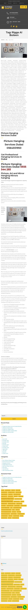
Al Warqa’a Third (4, 90)
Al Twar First (21, 86)
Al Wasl (9, 90)
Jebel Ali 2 (17, 102)
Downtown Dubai (13, 93)
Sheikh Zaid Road (8, 122)
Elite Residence (21, 97)
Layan (17, 110)
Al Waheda (19, 87)
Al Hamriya (20, 66)
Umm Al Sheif (24, 124)
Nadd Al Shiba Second (11, 116)
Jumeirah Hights (4, 107)
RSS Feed (4, 563)
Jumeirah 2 (11, 104)
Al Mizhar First (21, 70)
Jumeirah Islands (11, 107)
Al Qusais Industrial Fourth (7, 80)
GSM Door (22, 501)
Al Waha (14, 87)
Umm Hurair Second (13, 126)
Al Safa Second (9, 84)
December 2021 (5, 440)
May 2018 (4, 443)
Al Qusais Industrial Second (18, 80)
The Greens (16, 123)
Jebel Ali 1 (12, 102)
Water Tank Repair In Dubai (7, 470)
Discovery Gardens (5, 93)
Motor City (16, 112)
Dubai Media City (22, 96)
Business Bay (22, 92)
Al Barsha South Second (22, 63)
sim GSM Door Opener (21, 513)
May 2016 (4, 452)
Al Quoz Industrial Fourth (9, 76)
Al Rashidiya (9, 83)
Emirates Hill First (4, 99)
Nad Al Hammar (14, 114)
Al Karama (20, 67)
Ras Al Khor (8, 119)
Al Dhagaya (24, 64)
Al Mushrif (20, 72)
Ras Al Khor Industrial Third (16, 120)
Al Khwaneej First (4, 69)
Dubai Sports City (13, 97)
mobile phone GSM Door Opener (6, 509)
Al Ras (5, 83)
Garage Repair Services (7, 464)
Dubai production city (5, 97)
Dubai (18, 93)
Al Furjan (3, 66)
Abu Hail (20, 60)
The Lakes (21, 123)
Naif (26, 116)
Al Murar (16, 72)
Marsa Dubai (3, 112)
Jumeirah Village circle (16, 109)
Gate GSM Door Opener (18, 498)
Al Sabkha (19, 83)
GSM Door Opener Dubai (11, 503)
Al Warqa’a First (6, 89)
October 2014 (5, 453)
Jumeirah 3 (16, 104)
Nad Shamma (20, 114)
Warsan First (13, 129)
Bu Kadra (17, 92)
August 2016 (4, 449)
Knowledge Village (11, 110)
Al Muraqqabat (11, 72)
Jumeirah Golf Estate (19, 106)
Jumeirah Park (19, 107)
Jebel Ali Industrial (5, 103)
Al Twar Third (9, 87)
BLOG (5, 3)
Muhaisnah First (7, 114)
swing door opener (16, 515)
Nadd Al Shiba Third (20, 116)
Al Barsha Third (14, 64)
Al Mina (16, 70)
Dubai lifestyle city (8, 96)
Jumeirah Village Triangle (5, 507)
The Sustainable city (15, 517)
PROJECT (10, 3)
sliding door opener (4, 515)
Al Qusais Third (22, 82)
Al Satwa (2, 86)
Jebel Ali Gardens (23, 102)
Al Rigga (14, 83)
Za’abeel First (4, 130)
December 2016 (5, 447)
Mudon (20, 112)
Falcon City (3, 100)
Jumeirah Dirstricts (10, 106)
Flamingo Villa (9, 100)
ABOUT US (15, 3)
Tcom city (3, 123)
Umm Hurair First (5, 126)
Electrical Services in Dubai (7, 461)
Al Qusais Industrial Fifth (11, 79)
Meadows (9, 112)
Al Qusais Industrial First (22, 79)
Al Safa (22, 83)
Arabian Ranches (18, 90)
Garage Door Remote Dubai (7, 432)
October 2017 (5, 446)
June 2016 (4, 450)
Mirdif (12, 112)
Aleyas (13, 90)
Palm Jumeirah (4, 117)
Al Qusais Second (14, 82)
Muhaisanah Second (16, 113)
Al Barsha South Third (6, 64)
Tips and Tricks (5, 469)
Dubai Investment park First (8, 94)
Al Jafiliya (15, 67)
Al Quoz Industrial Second (19, 76)
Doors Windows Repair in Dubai (8, 460)
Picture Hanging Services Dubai (14, 117)
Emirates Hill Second (13, 99)
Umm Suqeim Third (20, 127)
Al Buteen (19, 64)
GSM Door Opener (4, 503)
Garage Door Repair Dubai (8, 498)
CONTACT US (21, 3)
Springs (19, 122)
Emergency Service (6, 463)
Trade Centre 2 (18, 124)
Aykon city (12, 92)
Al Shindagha (7, 86)
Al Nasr (10, 74)
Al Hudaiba (6, 67)
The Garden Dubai (9, 123)
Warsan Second (20, 129)
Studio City (24, 122)
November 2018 (5, 442)
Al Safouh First (15, 84)
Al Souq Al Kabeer (14, 86)
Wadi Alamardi (8, 129)
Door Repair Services (11, 492)
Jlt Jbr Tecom (19, 103)
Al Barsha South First (12, 63)
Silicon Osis (14, 122)
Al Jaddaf (10, 67)
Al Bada (11, 61)
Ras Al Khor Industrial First (17, 119)
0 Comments (18, 130)
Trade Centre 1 (11, 124)
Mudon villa (17, 509)
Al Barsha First (21, 61)
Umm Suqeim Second (11, 127)
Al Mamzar (23, 69)
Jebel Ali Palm (12, 103)
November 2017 (5, 444)
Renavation (15, 60)
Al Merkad (12, 70)
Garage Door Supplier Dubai (8, 429)
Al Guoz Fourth (14, 66)
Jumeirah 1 (6, 104)
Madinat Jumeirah (22, 110)
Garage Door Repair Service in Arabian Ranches (12, 426)
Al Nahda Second (4, 74)
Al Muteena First (14, 73)
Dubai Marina (15, 96)
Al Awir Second (7, 61)
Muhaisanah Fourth (7, 113)
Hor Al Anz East (6, 102)
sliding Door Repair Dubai (7, 427)
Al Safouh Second (22, 84)
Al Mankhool (7, 70)
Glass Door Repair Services (7, 466)
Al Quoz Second (13, 77)
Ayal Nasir (7, 92)
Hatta (21, 100)
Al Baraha (16, 61)
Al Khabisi (24, 67)
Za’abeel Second (10, 130)
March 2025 (4, 439)
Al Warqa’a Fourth (14, 89)
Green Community (16, 100)
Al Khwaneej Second (13, 69)
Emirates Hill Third (21, 99)
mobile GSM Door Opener (17, 507)
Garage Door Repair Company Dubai (9, 430)
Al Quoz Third (20, 77)
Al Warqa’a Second (22, 89)
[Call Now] (25, 607)
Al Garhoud (8, 66)
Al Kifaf (19, 69)
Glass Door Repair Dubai (7, 501)
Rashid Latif (16, 605)
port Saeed (3, 119)
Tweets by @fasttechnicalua (7, 531)
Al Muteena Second (22, 73)
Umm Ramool (20, 126)
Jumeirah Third (8, 109)
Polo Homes (24, 117)
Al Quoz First (14, 74)
